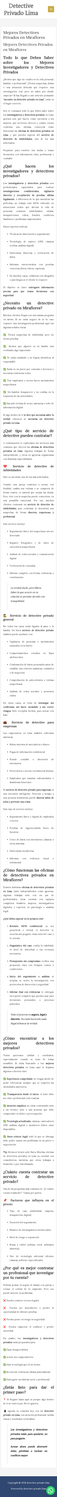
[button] (50, 1490)
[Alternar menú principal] (51, 9)
